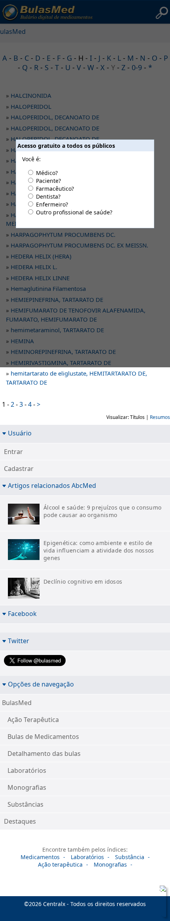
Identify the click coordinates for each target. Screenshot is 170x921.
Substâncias (25, 804)
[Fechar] (161, 890)
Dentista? (48, 196)
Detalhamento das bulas (44, 753)
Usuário (20, 433)
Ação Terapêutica (33, 719)
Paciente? (48, 180)
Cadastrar (19, 468)
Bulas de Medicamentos (43, 736)
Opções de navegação (41, 684)
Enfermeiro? (52, 204)
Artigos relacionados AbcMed (52, 485)
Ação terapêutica (60, 864)
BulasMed (17, 702)
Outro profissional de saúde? (74, 212)
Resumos (160, 417)
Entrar (13, 451)
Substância (129, 857)
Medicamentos (40, 857)
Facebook (22, 613)
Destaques (20, 821)
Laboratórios (27, 770)
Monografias (27, 787)
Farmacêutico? (55, 188)
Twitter (18, 640)
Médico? (47, 173)
